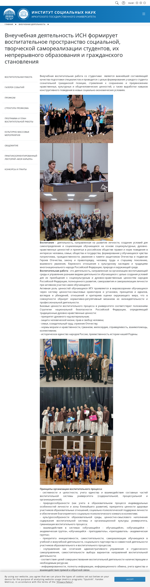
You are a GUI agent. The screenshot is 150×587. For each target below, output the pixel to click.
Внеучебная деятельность (32, 24)
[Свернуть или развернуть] (144, 14)
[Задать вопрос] (123, 3)
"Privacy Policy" (64, 582)
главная (9, 24)
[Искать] (117, 3)
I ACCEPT (130, 579)
